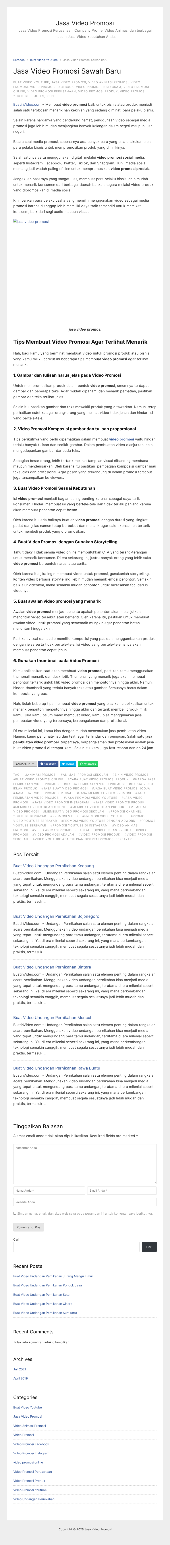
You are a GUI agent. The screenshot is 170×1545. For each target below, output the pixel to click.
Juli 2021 (19, 1369)
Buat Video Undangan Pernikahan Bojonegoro (56, 916)
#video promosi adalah (53, 834)
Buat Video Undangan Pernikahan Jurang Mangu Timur (53, 1276)
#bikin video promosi (131, 774)
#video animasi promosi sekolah (61, 830)
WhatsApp (89, 763)
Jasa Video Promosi (85, 23)
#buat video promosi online (38, 779)
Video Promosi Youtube (30, 1490)
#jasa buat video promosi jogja (121, 788)
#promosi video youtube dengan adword (98, 820)
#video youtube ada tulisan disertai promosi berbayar (82, 839)
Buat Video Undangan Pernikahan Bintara (52, 967)
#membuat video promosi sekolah (73, 811)
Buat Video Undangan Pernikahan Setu (41, 1294)
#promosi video (64, 816)
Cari (16, 1239)
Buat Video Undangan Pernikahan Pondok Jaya (47, 1285)
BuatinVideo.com (27, 104)
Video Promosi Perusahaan (51, 91)
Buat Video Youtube (44, 60)
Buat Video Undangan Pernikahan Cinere (42, 1303)
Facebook (49, 763)
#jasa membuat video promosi (104, 793)
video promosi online (28, 1462)
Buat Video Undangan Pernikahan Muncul (52, 1017)
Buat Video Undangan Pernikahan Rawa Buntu (56, 1068)
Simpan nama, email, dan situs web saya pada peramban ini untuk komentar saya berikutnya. (85, 1213)
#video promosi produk (99, 834)
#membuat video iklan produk (97, 807)
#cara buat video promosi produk (98, 779)
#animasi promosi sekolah (84, 774)
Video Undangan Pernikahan (33, 1499)
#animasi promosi (40, 774)
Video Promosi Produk (98, 91)
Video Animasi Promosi (108, 82)
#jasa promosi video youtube (90, 797)
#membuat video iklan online (39, 807)
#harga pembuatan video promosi (94, 784)
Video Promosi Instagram (98, 87)
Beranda (19, 60)
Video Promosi (23, 1435)
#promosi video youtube (104, 816)
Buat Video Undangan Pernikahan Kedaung (53, 865)
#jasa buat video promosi (64, 788)
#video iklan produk (113, 830)
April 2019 (20, 1378)
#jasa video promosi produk (118, 802)
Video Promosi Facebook (52, 87)
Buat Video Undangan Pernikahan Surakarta (45, 1313)
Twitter (69, 763)
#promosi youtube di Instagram (79, 825)
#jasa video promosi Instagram (60, 802)
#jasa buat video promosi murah (43, 793)
